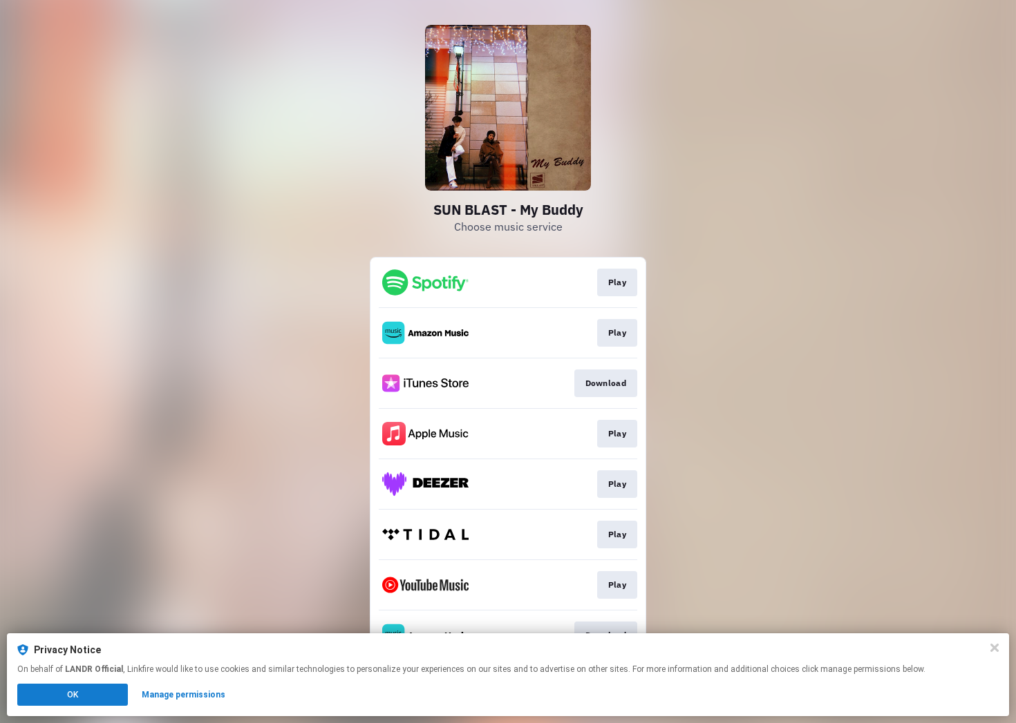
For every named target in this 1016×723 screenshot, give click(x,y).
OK (72, 695)
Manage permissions (183, 695)
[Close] (995, 648)
